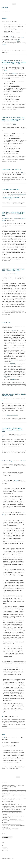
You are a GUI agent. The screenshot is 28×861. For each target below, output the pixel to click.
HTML (5, 70)
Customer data (21, 721)
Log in (3, 845)
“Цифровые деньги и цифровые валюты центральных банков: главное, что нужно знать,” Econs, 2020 (14, 62)
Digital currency (22, 766)
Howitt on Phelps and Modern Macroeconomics (11, 799)
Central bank (4, 105)
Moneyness (12, 363)
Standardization (5, 724)
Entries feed (4, 847)
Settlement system (21, 722)
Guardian (13, 379)
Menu (14, 4)
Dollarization (4, 107)
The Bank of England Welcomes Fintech (14, 461)
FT (19, 39)
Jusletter (8, 376)
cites (17, 172)
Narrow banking (11, 385)
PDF (2, 400)
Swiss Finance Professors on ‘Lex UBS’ (9, 803)
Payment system (13, 722)
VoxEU (4, 44)
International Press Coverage (10, 189)
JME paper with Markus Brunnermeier (11, 197)
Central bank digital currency (12, 105)
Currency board (10, 384)
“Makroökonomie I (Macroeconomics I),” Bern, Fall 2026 (13, 785)
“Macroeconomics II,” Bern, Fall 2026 (9, 786)
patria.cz (21, 195)
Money (9, 768)
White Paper (10, 36)
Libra (20, 50)
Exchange (24, 418)
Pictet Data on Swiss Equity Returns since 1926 (11, 819)
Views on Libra (6, 322)
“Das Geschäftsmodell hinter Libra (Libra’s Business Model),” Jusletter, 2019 (12, 430)
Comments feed (5, 848)
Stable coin (12, 419)
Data (2, 722)
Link (2, 716)
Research (19, 202)
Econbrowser (15, 359)
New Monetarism (17, 367)
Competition (15, 721)
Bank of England (22, 719)
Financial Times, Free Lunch (7, 801)
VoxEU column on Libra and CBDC (18, 194)
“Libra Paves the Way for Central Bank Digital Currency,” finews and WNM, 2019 (13, 213)
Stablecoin (23, 50)
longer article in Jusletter (12, 415)
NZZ (5, 376)
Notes (13, 50)
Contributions (14, 104)
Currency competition (17, 384)
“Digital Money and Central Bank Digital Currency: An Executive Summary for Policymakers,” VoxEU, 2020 (13, 119)
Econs (3, 67)
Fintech (5, 722)
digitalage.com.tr (11, 199)
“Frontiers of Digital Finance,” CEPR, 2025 (10, 828)
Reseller (16, 385)
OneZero (14, 330)
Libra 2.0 (4, 18)
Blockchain (24, 104)
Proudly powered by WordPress (7, 858)
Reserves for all (12, 107)
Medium (18, 41)
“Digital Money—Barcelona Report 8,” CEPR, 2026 (11, 804)
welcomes (16, 480)
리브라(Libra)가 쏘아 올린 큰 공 (11, 169)
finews (16, 218)
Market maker (6, 419)
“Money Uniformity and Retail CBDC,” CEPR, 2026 (11, 811)
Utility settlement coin (19, 724)
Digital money (21, 105)
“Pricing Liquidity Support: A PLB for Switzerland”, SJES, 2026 (14, 806)
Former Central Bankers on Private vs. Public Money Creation (14, 798)
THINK (22, 37)
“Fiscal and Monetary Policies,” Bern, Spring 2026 (11, 824)
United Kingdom (11, 724)
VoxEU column (14, 73)
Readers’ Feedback (5, 788)
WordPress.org (4, 850)
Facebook (4, 768)
